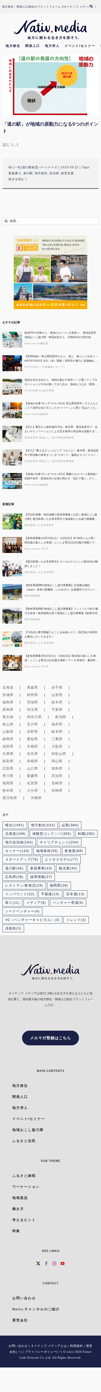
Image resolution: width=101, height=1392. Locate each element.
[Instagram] (54, 1263)
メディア (36, 903)
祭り (12, 903)
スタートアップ (21, 859)
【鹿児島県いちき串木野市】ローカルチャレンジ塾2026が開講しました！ (61, 563)
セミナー (17, 851)
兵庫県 (7, 754)
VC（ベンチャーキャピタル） (32, 920)
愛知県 (32, 739)
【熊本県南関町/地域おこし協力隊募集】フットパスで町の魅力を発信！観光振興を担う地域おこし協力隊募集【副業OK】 (62, 611)
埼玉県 (32, 709)
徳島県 (57, 768)
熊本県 (7, 790)
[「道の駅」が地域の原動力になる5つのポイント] (50, 85)
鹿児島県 (9, 798)
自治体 (54, 173)
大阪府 (57, 746)
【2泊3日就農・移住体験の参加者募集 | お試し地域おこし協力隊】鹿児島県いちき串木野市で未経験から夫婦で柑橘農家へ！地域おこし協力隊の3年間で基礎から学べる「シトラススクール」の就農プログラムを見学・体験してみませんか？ (61, 517)
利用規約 (76, 1346)
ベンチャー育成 (68, 903)
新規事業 (41, 868)
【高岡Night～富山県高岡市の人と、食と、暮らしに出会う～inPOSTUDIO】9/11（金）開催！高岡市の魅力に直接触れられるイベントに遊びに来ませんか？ (61, 359)
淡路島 (13, 928)
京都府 (32, 746)
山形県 (57, 695)
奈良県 (32, 754)
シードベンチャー (22, 911)
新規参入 (15, 173)
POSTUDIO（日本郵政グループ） (45, 367)
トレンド (76, 920)
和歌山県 (58, 754)
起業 (70, 825)
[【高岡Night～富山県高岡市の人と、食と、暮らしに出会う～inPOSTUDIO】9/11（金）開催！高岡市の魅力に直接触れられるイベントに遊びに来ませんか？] (12, 363)
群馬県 (7, 709)
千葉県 (57, 709)
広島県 (7, 768)
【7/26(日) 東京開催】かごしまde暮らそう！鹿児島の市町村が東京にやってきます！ (61, 634)
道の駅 (28, 173)
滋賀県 (7, 746)
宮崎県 (57, 790)
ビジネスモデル (61, 859)
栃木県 (57, 702)
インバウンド (20, 894)
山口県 (32, 768)
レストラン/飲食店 (24, 885)
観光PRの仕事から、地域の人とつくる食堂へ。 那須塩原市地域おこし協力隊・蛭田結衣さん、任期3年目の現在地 (60, 335)
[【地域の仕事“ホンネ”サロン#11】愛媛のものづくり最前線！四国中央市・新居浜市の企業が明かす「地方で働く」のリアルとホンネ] (12, 481)
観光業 (68, 868)
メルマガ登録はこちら (50, 1038)
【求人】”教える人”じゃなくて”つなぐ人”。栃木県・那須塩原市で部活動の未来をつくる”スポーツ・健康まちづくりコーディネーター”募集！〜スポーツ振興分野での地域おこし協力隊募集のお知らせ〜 (62, 453)
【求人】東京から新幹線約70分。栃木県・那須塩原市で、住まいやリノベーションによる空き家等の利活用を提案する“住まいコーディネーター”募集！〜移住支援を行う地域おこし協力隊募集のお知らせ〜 (61, 429)
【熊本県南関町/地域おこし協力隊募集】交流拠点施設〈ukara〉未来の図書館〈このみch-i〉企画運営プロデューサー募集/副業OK (61, 588)
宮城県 (7, 695)
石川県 (32, 724)
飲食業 (74, 851)
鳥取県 (7, 761)
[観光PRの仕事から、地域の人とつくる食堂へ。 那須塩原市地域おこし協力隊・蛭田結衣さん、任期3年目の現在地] (12, 340)
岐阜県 (57, 732)
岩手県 (57, 687)
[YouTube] (63, 1263)
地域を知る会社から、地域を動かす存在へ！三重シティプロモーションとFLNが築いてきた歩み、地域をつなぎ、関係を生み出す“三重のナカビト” (61, 382)
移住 (14, 825)
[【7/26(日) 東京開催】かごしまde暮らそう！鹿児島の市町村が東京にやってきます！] (12, 639)
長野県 (32, 732)
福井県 (57, 724)
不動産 (50, 894)
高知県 (57, 776)
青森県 (32, 687)
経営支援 (67, 173)
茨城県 (32, 702)
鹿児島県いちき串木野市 (39, 525)
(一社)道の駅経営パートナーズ (35, 167)
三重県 (57, 739)
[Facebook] (46, 1263)
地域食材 (47, 851)
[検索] (93, 6)
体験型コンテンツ (51, 834)
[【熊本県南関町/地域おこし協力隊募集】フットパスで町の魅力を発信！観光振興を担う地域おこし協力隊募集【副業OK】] (12, 616)
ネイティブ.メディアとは (49, 1346)
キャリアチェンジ (59, 842)
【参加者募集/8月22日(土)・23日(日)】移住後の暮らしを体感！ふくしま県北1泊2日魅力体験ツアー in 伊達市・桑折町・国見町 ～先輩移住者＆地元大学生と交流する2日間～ (61, 658)
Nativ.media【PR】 (37, 548)
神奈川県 (34, 717)
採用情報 (41, 877)
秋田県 (32, 695)
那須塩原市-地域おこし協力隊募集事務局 (49, 437)
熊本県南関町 (33, 595)
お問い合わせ (18, 1346)
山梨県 (7, 732)
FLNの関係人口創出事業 (39, 390)
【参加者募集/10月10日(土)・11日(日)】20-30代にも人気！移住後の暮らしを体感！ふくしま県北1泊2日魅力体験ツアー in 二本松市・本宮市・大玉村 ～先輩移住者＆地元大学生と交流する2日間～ (61, 541)
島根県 (32, 761)
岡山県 (57, 761)
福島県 (7, 702)
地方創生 (41, 173)
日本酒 (75, 894)
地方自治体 (19, 842)
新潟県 (60, 717)
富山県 (7, 724)
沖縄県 (36, 798)
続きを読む (17, 179)
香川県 (7, 776)
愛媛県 (32, 776)
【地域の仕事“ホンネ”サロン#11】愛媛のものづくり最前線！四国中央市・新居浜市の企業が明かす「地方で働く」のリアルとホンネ (61, 477)
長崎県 (57, 783)
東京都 (7, 717)
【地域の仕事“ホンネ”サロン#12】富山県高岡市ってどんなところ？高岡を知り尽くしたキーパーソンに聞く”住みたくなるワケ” (61, 406)
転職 (86, 834)
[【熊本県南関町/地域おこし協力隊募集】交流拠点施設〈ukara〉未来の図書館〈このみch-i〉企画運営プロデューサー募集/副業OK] (12, 592)
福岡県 (7, 783)
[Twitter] (38, 1263)
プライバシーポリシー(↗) (43, 1351)
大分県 (32, 790)
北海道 (7, 687)
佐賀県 (32, 783)
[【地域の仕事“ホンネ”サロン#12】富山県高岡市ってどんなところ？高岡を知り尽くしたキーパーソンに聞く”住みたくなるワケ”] (12, 410)
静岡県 (7, 739)
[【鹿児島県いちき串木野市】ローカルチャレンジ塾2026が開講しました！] (12, 569)
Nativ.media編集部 (36, 343)
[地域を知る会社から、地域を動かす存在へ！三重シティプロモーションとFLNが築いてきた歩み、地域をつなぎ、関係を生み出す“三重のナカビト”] (12, 387)
